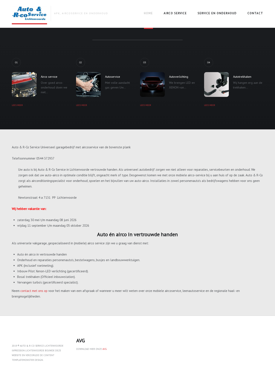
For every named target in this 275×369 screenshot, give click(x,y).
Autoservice (112, 77)
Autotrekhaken (242, 77)
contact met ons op (33, 291)
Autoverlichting (178, 77)
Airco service (175, 13)
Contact (255, 13)
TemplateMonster (23, 359)
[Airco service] (24, 84)
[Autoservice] (88, 84)
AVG (104, 348)
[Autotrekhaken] (216, 84)
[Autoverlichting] (152, 84)
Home (148, 13)
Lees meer (17, 105)
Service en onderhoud (217, 13)
